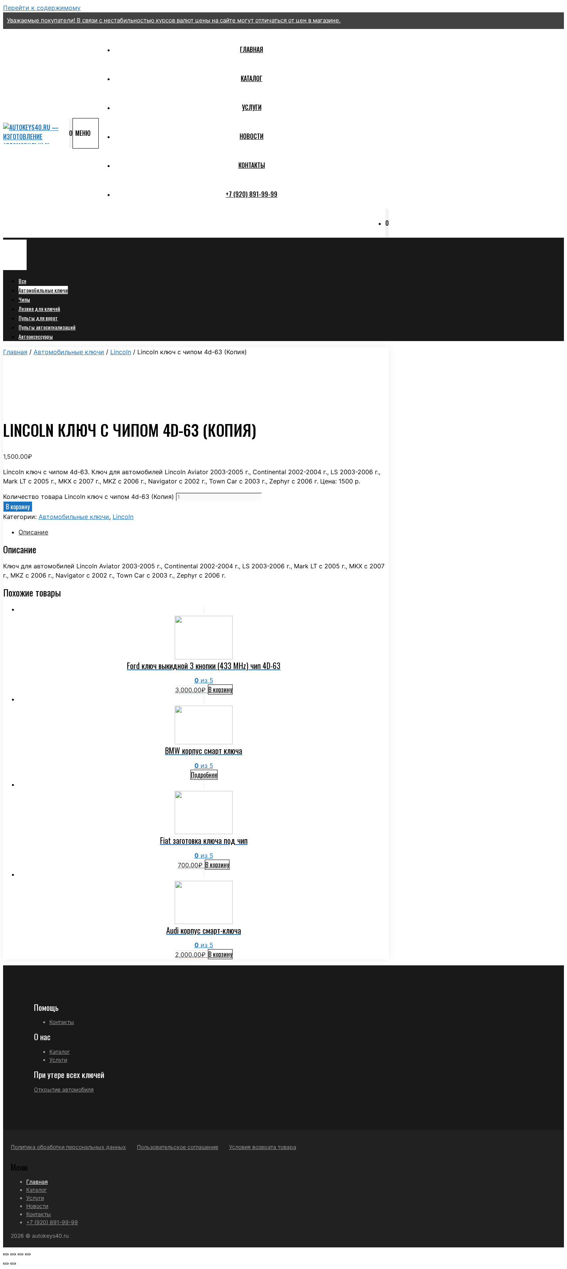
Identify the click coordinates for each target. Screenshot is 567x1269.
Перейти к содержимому (42, 8)
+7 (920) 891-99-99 (251, 194)
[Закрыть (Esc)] (5, 1254)
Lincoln (120, 352)
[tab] (204, 532)
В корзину (18, 506)
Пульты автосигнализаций (47, 327)
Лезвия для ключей (39, 308)
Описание (33, 532)
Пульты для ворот (38, 318)
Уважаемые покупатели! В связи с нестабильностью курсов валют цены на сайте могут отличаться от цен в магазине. (174, 20)
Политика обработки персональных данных (68, 1147)
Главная (251, 49)
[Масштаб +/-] (27, 1254)
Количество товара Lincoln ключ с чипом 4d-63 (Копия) (88, 496)
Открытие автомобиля (64, 1089)
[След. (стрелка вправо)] (13, 1263)
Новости (251, 136)
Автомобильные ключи (43, 290)
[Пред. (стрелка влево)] (5, 1263)
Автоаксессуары (36, 336)
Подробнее (204, 774)
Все (22, 281)
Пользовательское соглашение (177, 1147)
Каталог (251, 78)
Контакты (251, 165)
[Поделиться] (13, 1254)
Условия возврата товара (262, 1147)
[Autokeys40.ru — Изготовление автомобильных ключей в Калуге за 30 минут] (34, 133)
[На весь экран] (20, 1254)
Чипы (24, 299)
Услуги (252, 107)
